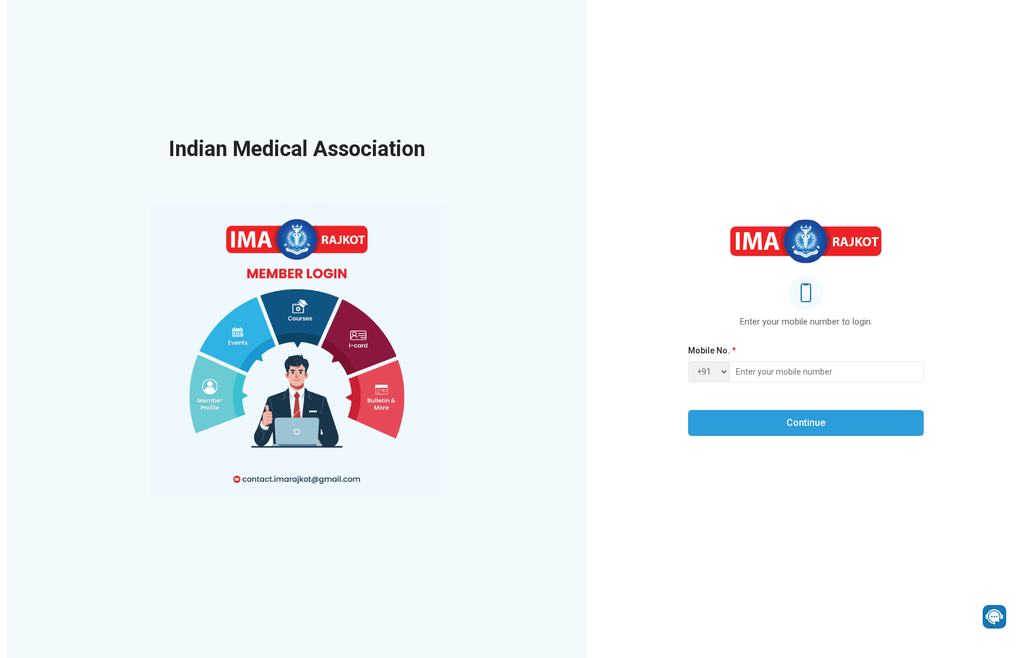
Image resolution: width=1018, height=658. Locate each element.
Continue (805, 422)
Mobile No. (712, 350)
